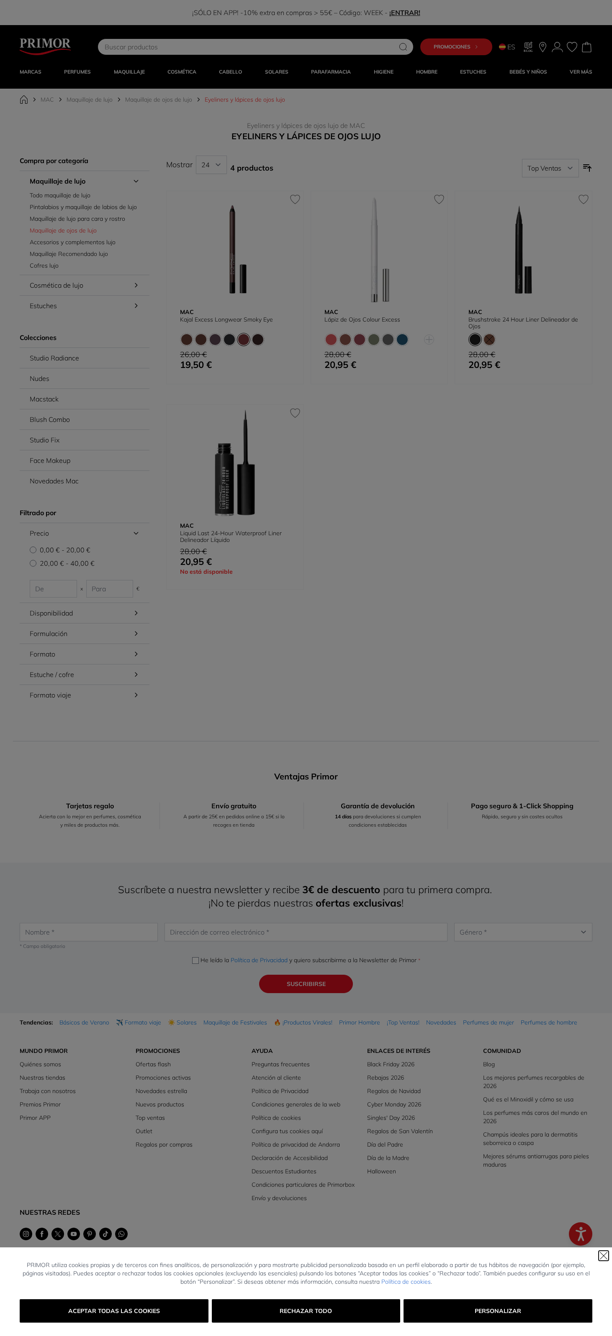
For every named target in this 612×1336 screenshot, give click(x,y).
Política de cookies (406, 1281)
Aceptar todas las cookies (114, 1311)
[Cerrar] (604, 1256)
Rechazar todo (306, 1311)
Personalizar (498, 1311)
